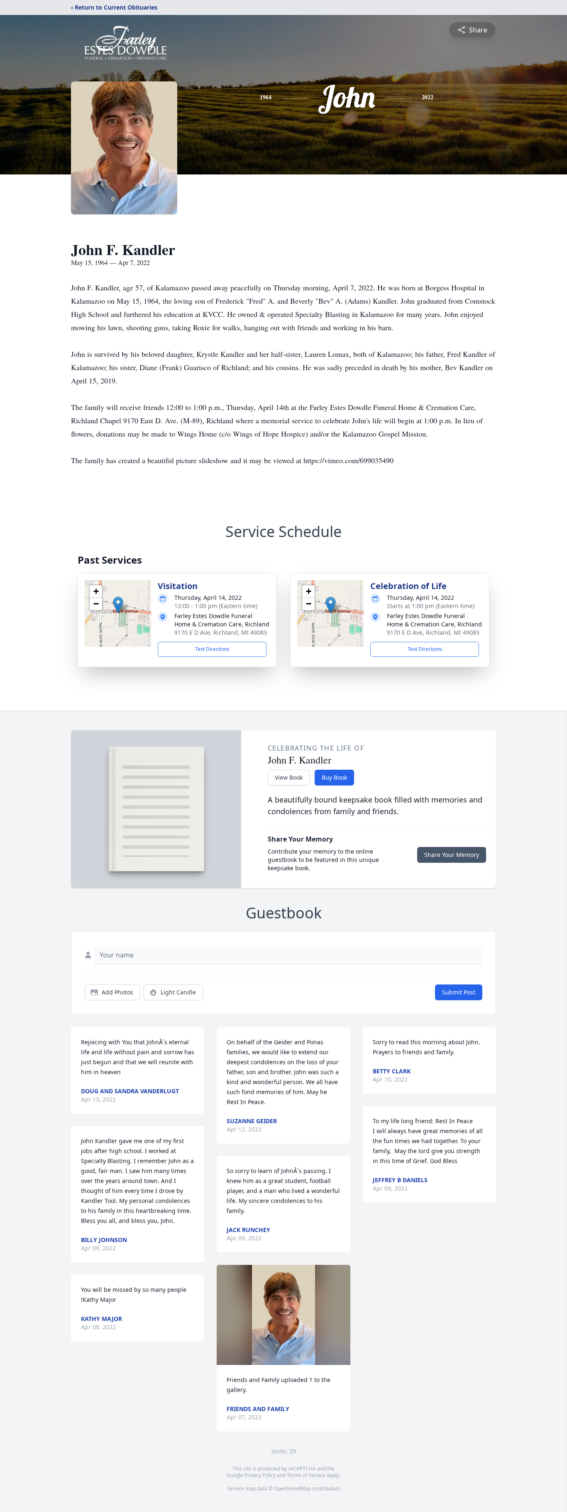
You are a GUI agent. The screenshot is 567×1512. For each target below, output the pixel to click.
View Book (289, 777)
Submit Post (458, 992)
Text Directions (212, 649)
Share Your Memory (451, 855)
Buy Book (334, 777)
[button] (118, 605)
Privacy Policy (260, 1475)
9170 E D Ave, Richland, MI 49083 (220, 632)
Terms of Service (306, 1475)
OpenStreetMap (292, 1488)
